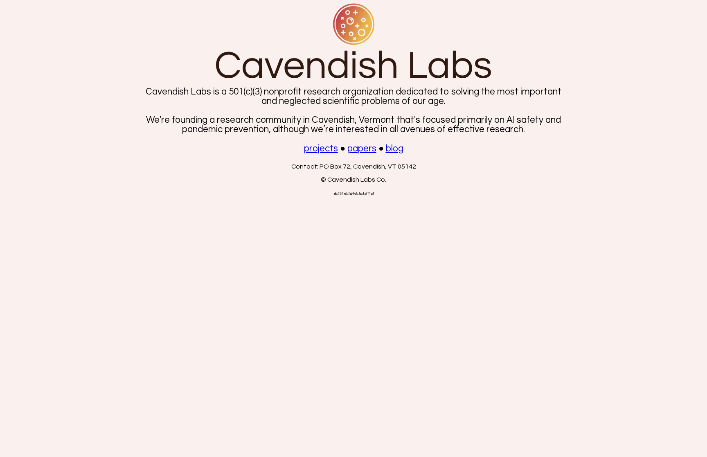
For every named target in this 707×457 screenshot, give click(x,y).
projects (321, 148)
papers (361, 148)
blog (394, 148)
